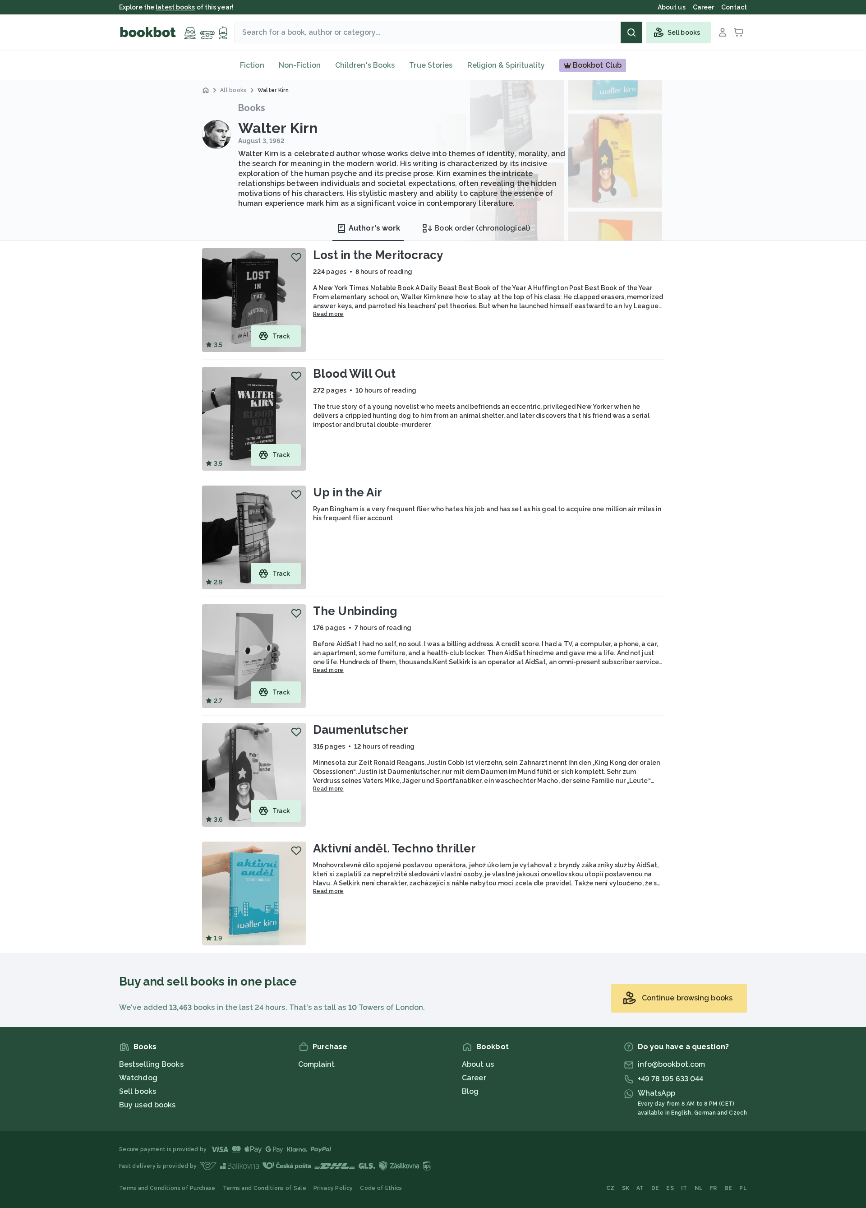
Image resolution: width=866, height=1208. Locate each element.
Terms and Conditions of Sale (264, 1188)
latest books (175, 7)
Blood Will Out (354, 373)
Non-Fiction (300, 65)
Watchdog (138, 1078)
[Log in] (722, 32)
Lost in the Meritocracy (378, 255)
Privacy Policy (333, 1188)
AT (640, 1188)
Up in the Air (347, 492)
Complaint (316, 1064)
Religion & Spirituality (506, 65)
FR (713, 1188)
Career (474, 1078)
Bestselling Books (151, 1064)
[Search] (631, 32)
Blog (470, 1091)
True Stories (430, 65)
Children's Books (365, 65)
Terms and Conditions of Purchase (167, 1188)
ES (670, 1188)
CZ (610, 1188)
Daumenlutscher (360, 729)
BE (728, 1188)
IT (684, 1188)
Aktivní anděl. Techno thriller (394, 848)
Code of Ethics (381, 1188)
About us (478, 1064)
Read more (328, 314)
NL (699, 1188)
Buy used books (147, 1105)
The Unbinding (355, 611)
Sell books (137, 1091)
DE (655, 1188)
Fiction (252, 65)
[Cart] (739, 32)
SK (626, 1188)
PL (743, 1188)
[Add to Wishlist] (296, 257)
